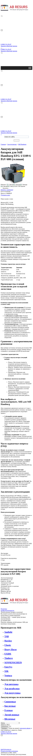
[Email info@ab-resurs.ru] (14, 42)
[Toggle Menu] (29, 68)
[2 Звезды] (16, 184)
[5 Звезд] (11, 186)
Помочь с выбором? (7, 190)
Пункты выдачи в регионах (9, 751)
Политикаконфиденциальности (7, 609)
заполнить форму (25, 728)
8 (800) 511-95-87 (6, 44)
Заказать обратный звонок (9, 46)
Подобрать (4, 728)
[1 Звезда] (10, 184)
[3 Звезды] (23, 184)
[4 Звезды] (4, 186)
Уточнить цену (5, 195)
